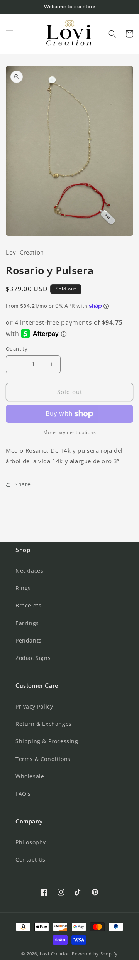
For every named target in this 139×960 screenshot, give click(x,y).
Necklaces (29, 570)
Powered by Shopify (95, 954)
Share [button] (23, 484)
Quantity (16, 348)
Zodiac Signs (33, 657)
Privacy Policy (34, 706)
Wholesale (29, 776)
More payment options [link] (69, 432)
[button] (9, 33)
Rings (23, 588)
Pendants (28, 640)
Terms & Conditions (43, 759)
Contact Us (30, 859)
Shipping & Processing (46, 741)
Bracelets (28, 605)
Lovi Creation (55, 954)
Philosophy (30, 842)
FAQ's (23, 793)
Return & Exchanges (43, 723)
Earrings (27, 623)
